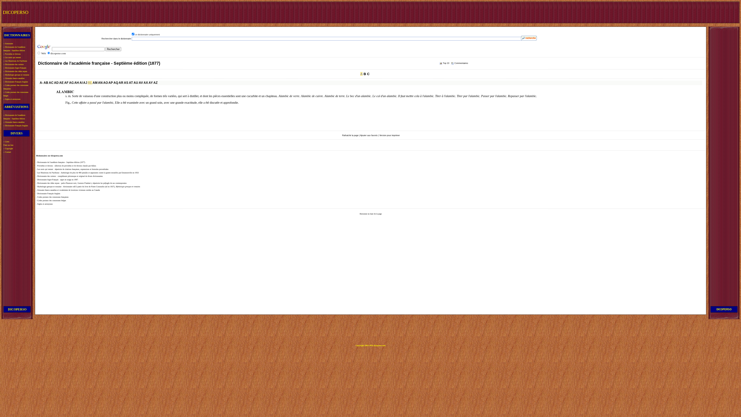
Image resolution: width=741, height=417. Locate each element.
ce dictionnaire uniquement (147, 34)
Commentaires (461, 63)
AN (100, 82)
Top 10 (446, 63)
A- (41, 82)
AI (81, 82)
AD (56, 82)
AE (61, 82)
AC (51, 82)
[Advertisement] (667, 12)
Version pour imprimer (389, 135)
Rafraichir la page (350, 135)
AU (136, 82)
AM (95, 82)
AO (105, 82)
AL (90, 82)
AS (126, 82)
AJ (85, 82)
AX (146, 82)
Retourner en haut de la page (371, 214)
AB (46, 82)
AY (151, 82)
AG (71, 82)
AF (66, 82)
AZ (155, 82)
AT (131, 82)
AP (110, 82)
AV (141, 82)
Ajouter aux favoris (369, 135)
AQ (115, 82)
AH (76, 82)
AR (121, 82)
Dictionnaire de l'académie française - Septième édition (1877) (99, 63)
